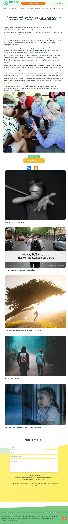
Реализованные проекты (25, 8)
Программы (13, 8)
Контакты (62, 8)
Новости (37, 8)
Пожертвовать (33, 3)
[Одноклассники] (36, 168)
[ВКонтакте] (29, 168)
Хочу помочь (53, 8)
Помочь (34, 157)
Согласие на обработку (35, 516)
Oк (64, 519)
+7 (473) (56, 3)
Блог (34, 12)
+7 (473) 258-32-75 (50, 513)
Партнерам (45, 8)
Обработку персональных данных (29, 477)
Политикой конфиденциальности (34, 480)
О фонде (5, 8)
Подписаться (34, 160)
